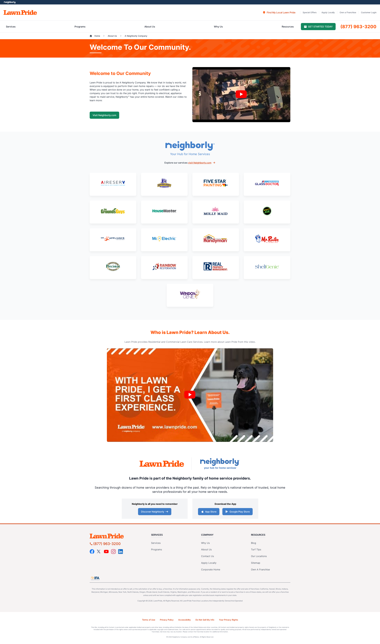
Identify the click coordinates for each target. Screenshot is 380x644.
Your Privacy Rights (228, 619)
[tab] (279, 12)
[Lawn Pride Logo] (115, 536)
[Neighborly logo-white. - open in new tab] (10, 2)
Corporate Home (210, 569)
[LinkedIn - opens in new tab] (120, 551)
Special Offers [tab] (310, 12)
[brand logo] (20, 12)
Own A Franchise (260, 569)
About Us (206, 549)
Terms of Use (148, 619)
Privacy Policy (167, 619)
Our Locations (259, 556)
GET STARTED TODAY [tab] (320, 26)
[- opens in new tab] (113, 184)
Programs (156, 549)
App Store (210, 511)
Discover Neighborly (152, 511)
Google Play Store (239, 511)
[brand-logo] (162, 464)
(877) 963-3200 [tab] (358, 26)
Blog (253, 542)
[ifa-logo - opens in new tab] (95, 578)
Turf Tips (256, 549)
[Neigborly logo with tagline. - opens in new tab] (220, 463)
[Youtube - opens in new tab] (106, 551)
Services (156, 542)
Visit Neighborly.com (104, 115)
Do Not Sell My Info (204, 619)
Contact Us (207, 556)
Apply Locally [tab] (328, 12)
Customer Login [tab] (368, 12)
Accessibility (184, 619)
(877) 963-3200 (107, 544)
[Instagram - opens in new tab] (113, 551)
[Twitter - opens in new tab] (99, 551)
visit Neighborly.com (199, 162)
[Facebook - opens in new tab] (92, 551)
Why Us (205, 542)
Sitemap (255, 562)
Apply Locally (208, 562)
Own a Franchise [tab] (348, 12)
